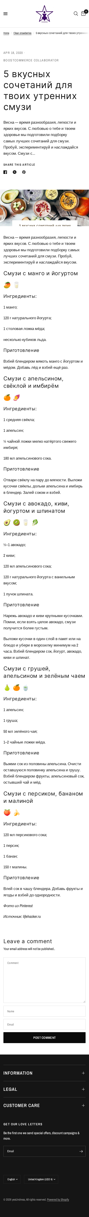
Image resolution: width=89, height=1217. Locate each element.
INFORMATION (18, 1073)
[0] (83, 13)
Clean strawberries (22, 33)
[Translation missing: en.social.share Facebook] (6, 172)
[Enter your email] (81, 1151)
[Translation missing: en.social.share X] (15, 172)
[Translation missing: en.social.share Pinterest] (25, 172)
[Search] (76, 13)
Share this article (19, 164)
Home (6, 33)
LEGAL (10, 1089)
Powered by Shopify (58, 1199)
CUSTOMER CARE (21, 1105)
